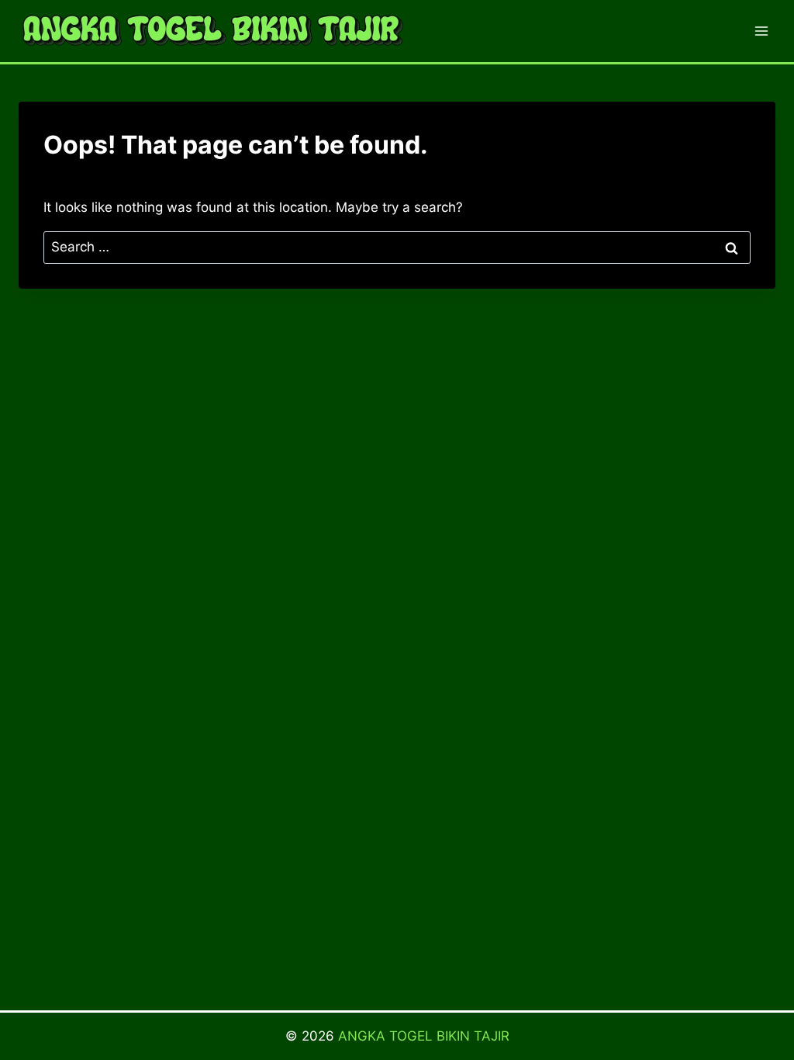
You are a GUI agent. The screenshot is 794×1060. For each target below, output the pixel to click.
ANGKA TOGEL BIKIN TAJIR (423, 1036)
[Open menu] (761, 31)
